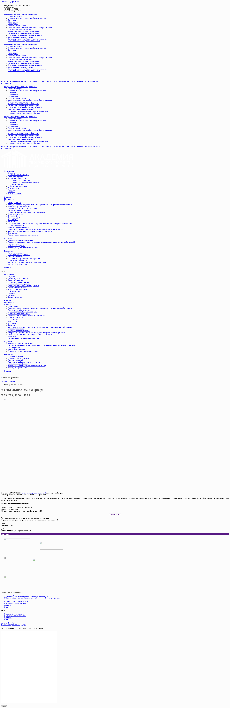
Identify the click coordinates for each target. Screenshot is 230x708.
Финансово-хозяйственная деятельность (23, 31)
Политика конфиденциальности (16, 601)
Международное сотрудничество (20, 37)
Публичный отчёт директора (18, 175)
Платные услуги (14, 188)
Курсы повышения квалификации (20, 240)
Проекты (7, 201)
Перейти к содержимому (10, 2)
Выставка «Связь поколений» (19, 210)
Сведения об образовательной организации (20, 14)
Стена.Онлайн (13, 216)
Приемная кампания (15, 253)
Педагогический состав (17, 26)
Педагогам (8, 238)
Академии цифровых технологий (34, 493)
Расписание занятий (15, 257)
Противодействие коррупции (19, 180)
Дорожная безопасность (17, 184)
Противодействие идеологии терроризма (23, 182)
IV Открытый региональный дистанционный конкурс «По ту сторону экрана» (33, 598)
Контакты (8, 268)
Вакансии (11, 192)
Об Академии (9, 171)
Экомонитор (12, 233)
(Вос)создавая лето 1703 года (19, 227)
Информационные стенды (18, 186)
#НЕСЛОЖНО (13, 220)
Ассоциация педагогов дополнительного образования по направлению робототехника (40, 205)
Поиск (6, 607)
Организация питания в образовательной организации (28, 39)
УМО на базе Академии (16, 246)
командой (31, 628)
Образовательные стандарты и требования (24, 41)
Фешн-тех (11, 222)
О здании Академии (15, 177)
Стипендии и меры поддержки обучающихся (25, 35)
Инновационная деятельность (19, 179)
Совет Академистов (15, 214)
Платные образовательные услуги (20, 29)
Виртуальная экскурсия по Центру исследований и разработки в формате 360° (37, 229)
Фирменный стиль (15, 194)
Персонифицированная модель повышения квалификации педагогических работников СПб (42, 242)
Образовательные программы (19, 255)
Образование (13, 22)
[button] (52, 271)
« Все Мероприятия (8, 381)
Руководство (13, 24)
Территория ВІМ (14, 218)
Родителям (8, 251)
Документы (12, 20)
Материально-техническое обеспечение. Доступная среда (30, 28)
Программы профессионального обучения (24, 259)
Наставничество (14, 244)
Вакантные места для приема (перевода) (23, 33)
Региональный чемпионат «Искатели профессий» (26, 212)
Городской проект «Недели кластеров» (22, 208)
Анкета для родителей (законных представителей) (27, 262)
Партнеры (11, 190)
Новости (7, 197)
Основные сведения (15, 16)
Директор (11, 173)
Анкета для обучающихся (17, 264)
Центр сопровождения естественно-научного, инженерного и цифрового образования (40, 224)
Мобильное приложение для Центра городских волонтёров (30, 231)
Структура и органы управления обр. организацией (27, 18)
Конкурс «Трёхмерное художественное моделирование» (26, 596)
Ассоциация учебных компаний (19, 207)
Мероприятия (9, 199)
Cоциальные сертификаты (17, 260)
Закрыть (3, 706)
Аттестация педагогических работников (23, 248)
